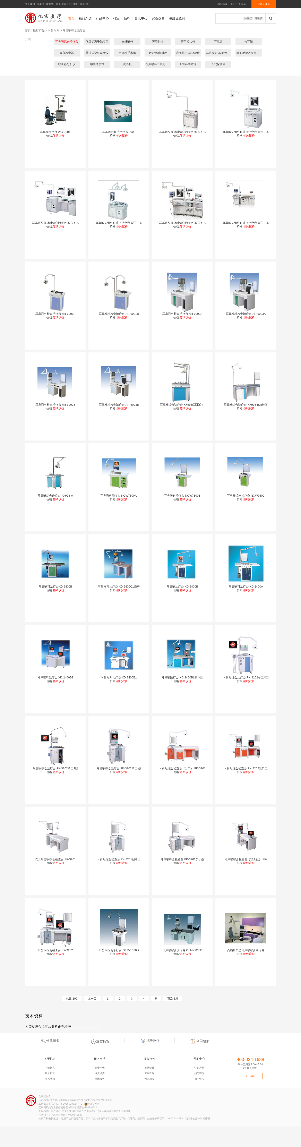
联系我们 (84, 4)
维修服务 (52, 1041)
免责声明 (100, 1067)
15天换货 (153, 1041)
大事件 (40, 4)
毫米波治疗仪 (63, 4)
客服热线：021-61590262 (231, 4)
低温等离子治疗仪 (97, 41)
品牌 (127, 18)
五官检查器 (67, 52)
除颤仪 (248, 18)
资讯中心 (140, 18)
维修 (75, 4)
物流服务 (100, 1078)
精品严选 (85, 18)
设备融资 (149, 1078)
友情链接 (149, 1067)
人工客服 (250, 1076)
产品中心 (102, 18)
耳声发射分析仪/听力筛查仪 (223, 52)
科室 (116, 18)
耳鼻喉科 (53, 30)
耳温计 (218, 41)
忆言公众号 (264, 4)
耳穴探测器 (218, 64)
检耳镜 (248, 41)
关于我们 (30, 4)
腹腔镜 (50, 4)
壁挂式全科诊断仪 (97, 52)
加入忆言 (50, 1073)
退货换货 (102, 1041)
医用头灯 (157, 41)
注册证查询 (177, 18)
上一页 (92, 998)
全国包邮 (202, 1041)
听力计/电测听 (158, 52)
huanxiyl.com (72, 1100)
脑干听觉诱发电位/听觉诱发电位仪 (258, 52)
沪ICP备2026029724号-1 (68, 1103)
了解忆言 (50, 1067)
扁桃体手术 (97, 64)
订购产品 (199, 1067)
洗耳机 (127, 64)
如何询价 (199, 1073)
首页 (71, 18)
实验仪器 (158, 18)
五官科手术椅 (127, 52)
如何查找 (199, 1078)
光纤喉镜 (127, 41)
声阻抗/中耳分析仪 (188, 52)
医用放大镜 (188, 41)
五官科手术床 (188, 64)
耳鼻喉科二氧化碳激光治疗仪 (164, 64)
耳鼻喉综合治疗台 (74, 30)
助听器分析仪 (66, 64)
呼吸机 (258, 18)
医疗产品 (39, 30)
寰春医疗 (149, 1073)
